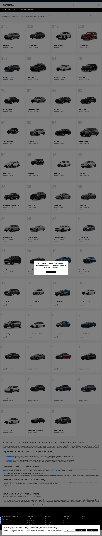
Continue (51, 272)
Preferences (69, 530)
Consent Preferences (0, 520)
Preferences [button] (15, 531)
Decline (80, 530)
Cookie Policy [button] (44, 530)
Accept (92, 530)
